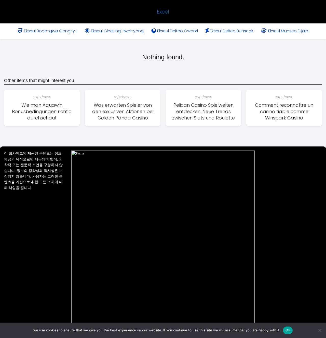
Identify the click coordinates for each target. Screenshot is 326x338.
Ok (288, 330)
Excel (163, 11)
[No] (319, 330)
